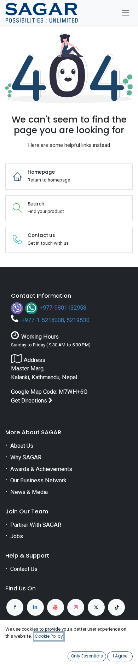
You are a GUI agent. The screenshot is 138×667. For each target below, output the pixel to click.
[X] (96, 607)
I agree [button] (120, 656)
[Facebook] (14, 607)
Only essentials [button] (87, 656)
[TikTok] (116, 607)
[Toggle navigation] (125, 12)
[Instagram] (75, 607)
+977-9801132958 (63, 307)
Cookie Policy (49, 636)
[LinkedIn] (35, 607)
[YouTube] (55, 607)
